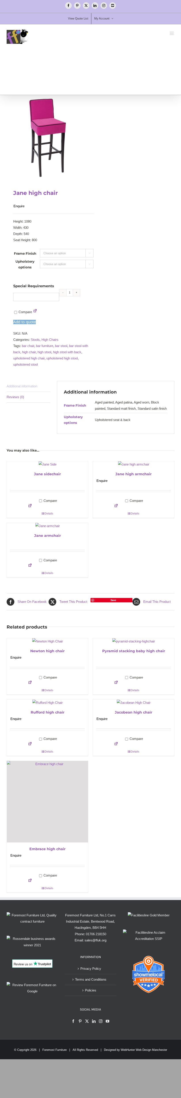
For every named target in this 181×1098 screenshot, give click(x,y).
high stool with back (67, 352)
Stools (35, 339)
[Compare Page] (35, 312)
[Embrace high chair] (47, 801)
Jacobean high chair (133, 712)
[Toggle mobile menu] (172, 33)
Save (113, 600)
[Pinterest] (80, 1021)
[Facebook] (73, 1021)
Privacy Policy (90, 968)
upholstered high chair (29, 358)
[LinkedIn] (94, 1021)
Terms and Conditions (90, 979)
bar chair (28, 346)
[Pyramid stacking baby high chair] (133, 641)
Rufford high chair (47, 712)
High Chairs (49, 339)
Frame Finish (25, 253)
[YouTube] (107, 1021)
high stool (44, 352)
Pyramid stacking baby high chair (133, 651)
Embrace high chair (47, 849)
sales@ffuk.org (95, 940)
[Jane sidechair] (47, 464)
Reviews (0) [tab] (15, 397)
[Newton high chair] (47, 641)
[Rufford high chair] (47, 703)
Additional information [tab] (22, 386)
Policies (90, 990)
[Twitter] (87, 1021)
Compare (25, 312)
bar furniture (44, 346)
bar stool (61, 346)
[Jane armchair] (47, 526)
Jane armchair (47, 535)
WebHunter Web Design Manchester (144, 1049)
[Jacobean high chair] (133, 703)
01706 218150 (96, 934)
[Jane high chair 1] (47, 137)
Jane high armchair (133, 474)
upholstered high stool (62, 358)
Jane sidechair (47, 474)
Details (49, 513)
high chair (29, 352)
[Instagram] (100, 1021)
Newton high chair (47, 651)
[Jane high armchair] (133, 464)
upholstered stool (25, 364)
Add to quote (24, 322)
